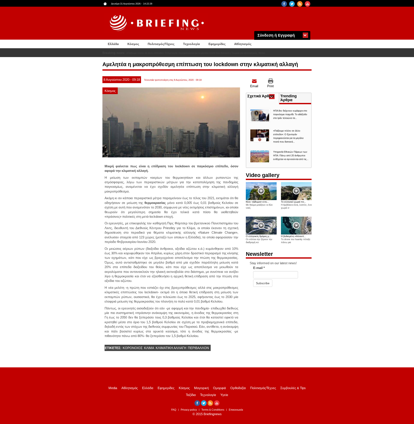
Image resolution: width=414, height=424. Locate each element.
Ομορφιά (219, 388)
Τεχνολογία (191, 44)
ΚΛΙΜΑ (149, 348)
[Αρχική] (157, 23)
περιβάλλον (198, 348)
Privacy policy (189, 410)
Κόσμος (133, 44)
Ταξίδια (191, 395)
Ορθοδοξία (238, 388)
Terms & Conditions (212, 410)
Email (254, 86)
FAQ (173, 410)
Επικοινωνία (236, 410)
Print (270, 86)
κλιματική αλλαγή (171, 348)
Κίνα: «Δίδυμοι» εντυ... (257, 201)
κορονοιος (133, 348)
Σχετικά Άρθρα (263, 96)
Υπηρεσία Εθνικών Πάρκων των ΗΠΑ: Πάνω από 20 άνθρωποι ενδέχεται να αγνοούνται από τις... (290, 155)
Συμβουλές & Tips (293, 388)
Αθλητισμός (242, 44)
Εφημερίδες (217, 44)
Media (112, 388)
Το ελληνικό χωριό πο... (293, 201)
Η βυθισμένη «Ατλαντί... (293, 236)
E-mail (259, 268)
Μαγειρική (201, 388)
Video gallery (262, 175)
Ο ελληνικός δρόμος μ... (258, 236)
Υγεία (224, 395)
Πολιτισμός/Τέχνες (161, 44)
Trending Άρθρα (288, 98)
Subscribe (263, 283)
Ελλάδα (113, 44)
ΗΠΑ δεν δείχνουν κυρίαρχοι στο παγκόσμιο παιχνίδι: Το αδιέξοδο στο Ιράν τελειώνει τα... (290, 114)
